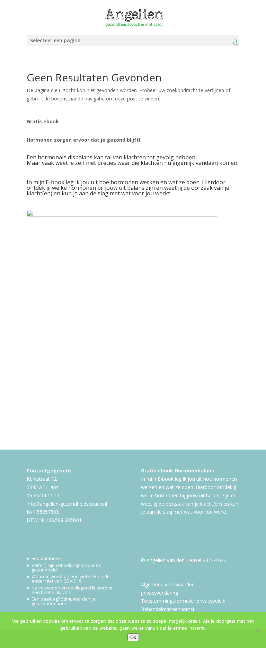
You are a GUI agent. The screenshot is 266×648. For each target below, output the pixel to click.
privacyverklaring (159, 592)
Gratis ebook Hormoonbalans (177, 470)
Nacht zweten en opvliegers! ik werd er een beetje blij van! (72, 590)
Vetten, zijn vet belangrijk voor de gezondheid (66, 567)
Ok (133, 637)
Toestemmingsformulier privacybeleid (183, 600)
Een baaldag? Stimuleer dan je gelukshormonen (63, 601)
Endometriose (46, 558)
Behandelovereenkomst (168, 609)
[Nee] (257, 630)
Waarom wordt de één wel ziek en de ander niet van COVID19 (71, 578)
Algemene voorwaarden (168, 584)
